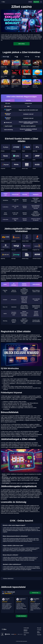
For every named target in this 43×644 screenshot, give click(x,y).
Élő (15, 56)
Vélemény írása (35, 592)
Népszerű (5, 56)
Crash (26, 56)
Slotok (36, 56)
